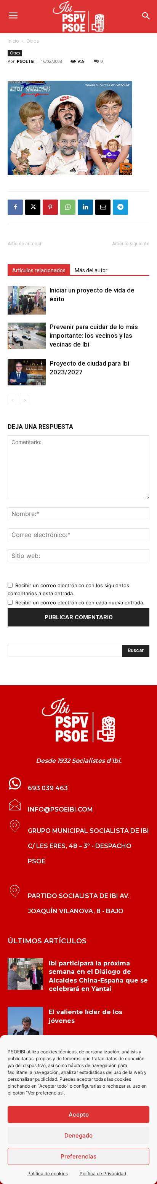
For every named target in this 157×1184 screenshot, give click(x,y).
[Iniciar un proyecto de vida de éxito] (27, 300)
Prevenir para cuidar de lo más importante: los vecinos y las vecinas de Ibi (94, 335)
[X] (32, 207)
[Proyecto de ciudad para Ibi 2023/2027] (27, 372)
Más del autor (91, 270)
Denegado (78, 1135)
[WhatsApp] (67, 207)
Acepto (79, 1114)
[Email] (103, 207)
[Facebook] (15, 207)
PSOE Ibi (26, 61)
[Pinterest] (50, 207)
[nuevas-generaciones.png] (78, 128)
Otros (32, 41)
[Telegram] (120, 207)
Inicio (13, 41)
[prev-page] (12, 400)
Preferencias (78, 1156)
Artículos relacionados (39, 270)
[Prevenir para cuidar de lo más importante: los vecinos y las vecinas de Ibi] (27, 336)
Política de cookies (47, 1173)
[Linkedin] (85, 207)
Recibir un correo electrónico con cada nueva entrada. (79, 602)
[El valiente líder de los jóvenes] (25, 1023)
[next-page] (24, 400)
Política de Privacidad (103, 1173)
